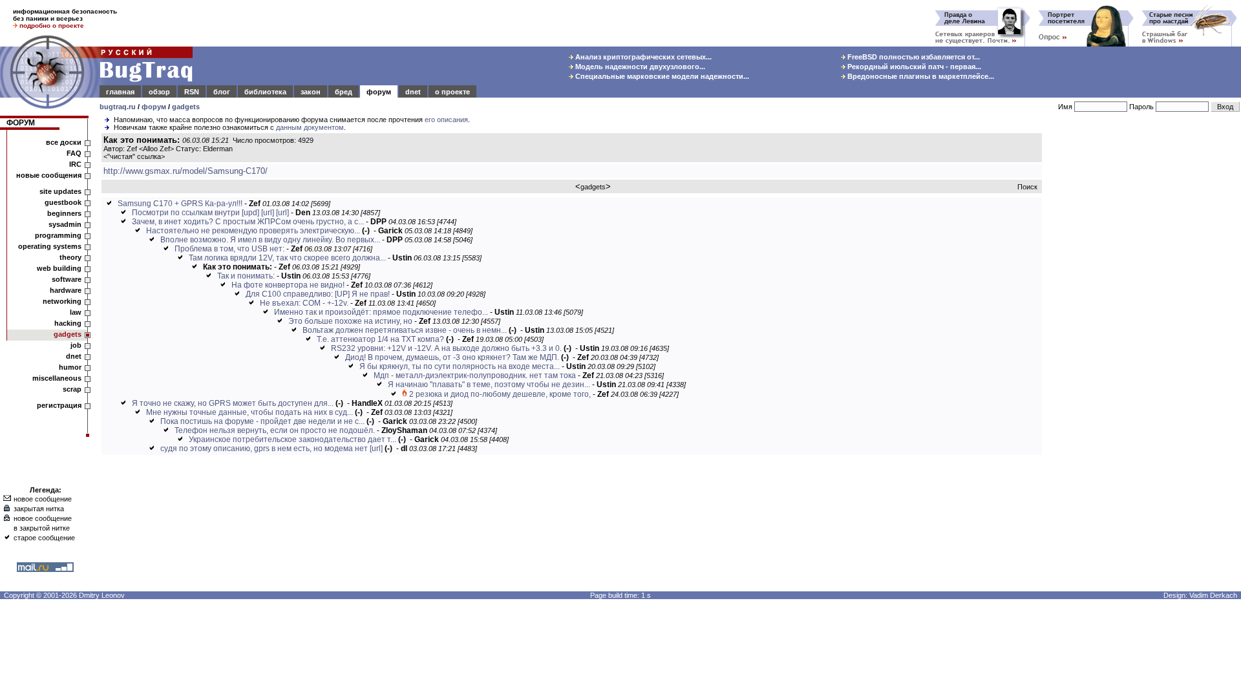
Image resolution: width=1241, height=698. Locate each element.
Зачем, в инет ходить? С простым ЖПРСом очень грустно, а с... (248, 221)
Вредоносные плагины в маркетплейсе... (919, 76)
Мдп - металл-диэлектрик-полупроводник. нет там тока (475, 375)
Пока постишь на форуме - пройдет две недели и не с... (262, 421)
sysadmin (64, 224)
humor (70, 367)
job (75, 345)
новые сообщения (48, 175)
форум (378, 92)
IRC (75, 164)
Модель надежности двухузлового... (639, 66)
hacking (67, 323)
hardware (65, 290)
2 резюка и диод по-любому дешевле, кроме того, (500, 394)
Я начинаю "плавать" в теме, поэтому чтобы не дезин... (489, 384)
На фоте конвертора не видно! (288, 285)
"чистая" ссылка (134, 156)
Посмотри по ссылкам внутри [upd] (195, 212)
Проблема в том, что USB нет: (229, 248)
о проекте (452, 92)
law (75, 312)
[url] (267, 212)
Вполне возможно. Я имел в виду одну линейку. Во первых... (270, 239)
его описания (446, 119)
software (66, 279)
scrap (72, 389)
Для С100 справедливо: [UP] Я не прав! (318, 294)
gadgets (186, 107)
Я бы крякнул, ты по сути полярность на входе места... (459, 366)
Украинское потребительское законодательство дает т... (292, 439)
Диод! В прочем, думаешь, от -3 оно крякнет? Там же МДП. (452, 357)
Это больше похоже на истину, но (350, 321)
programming (58, 235)
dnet (413, 92)
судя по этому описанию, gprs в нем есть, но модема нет (264, 448)
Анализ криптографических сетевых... (642, 57)
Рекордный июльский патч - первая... (913, 66)
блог (221, 92)
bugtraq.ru (118, 107)
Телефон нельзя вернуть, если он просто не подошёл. (275, 430)
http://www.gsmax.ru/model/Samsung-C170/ (185, 171)
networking (62, 301)
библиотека (265, 92)
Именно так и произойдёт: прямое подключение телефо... (381, 312)
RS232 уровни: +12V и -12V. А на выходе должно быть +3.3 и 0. (446, 348)
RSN (191, 92)
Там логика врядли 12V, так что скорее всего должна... (287, 257)
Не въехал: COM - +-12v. (304, 303)
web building (59, 268)
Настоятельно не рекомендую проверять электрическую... (253, 230)
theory (70, 257)
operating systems (49, 246)
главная (120, 92)
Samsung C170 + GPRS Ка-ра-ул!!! (180, 203)
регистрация (59, 405)
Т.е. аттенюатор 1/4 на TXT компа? (380, 339)
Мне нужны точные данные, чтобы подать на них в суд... (249, 412)
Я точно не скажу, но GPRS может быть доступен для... (233, 403)
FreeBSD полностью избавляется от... (912, 57)
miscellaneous (56, 378)
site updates (60, 191)
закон (311, 92)
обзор (159, 92)
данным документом (310, 127)
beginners (64, 213)
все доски (63, 142)
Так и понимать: (246, 275)
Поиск (1027, 187)
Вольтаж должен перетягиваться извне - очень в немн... (404, 330)
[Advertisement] (1144, 329)
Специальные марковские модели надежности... (661, 76)
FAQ (74, 153)
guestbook (63, 202)
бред (343, 92)
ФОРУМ (20, 122)
